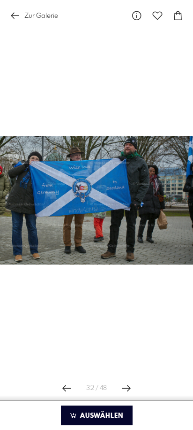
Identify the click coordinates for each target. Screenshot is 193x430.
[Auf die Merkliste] (157, 15)
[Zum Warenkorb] (178, 15)
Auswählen (100, 416)
